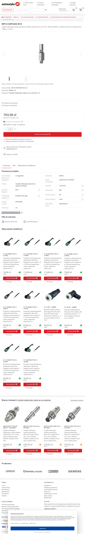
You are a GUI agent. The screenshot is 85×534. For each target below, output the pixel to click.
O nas (3, 485)
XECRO (11, 90)
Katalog (16, 17)
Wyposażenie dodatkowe (26, 165)
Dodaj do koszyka (42, 134)
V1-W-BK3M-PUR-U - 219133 (30, 307)
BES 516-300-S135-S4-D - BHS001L (32, 427)
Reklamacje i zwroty (50, 493)
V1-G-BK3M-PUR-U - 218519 (10, 307)
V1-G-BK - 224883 (50, 307)
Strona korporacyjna (8, 504)
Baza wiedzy (48, 496)
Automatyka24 (7, 17)
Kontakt (4, 496)
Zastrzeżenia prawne (50, 489)
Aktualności (5, 491)
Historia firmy (6, 487)
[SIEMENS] (74, 471)
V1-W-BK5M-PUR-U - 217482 (10, 254)
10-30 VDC (62, 186)
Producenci (5, 493)
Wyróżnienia (5, 489)
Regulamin (47, 485)
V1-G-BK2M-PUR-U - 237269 (10, 360)
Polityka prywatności (50, 487)
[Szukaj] (46, 10)
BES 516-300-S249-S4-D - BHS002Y (52, 427)
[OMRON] (10, 471)
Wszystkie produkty (77, 400)
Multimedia (47, 498)
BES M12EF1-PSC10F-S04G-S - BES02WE (10, 427)
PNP (60, 190)
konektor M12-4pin (21, 196)
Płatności (47, 491)
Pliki (14, 165)
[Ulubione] (73, 10)
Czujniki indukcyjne (42, 17)
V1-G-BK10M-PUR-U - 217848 (31, 254)
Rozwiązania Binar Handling (10, 509)
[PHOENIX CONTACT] (53, 471)
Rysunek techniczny (10, 221)
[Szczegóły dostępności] (22, 122)
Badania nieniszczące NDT (10, 506)
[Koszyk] (80, 10)
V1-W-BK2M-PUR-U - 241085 (30, 360)
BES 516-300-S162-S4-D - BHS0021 (73, 427)
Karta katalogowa (32, 221)
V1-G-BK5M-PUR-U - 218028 (71, 254)
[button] (80, 53)
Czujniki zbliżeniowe (27, 17)
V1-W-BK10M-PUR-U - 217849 (51, 254)
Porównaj (8, 282)
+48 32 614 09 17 (11, 149)
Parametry (6, 165)
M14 (16, 190)
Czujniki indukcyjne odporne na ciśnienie (63, 17)
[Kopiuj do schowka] (26, 88)
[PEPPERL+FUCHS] (32, 471)
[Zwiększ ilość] (15, 129)
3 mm (61, 199)
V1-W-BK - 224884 (70, 307)
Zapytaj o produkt (12, 154)
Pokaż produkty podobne (11, 212)
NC (60, 195)
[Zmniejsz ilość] (5, 129)
